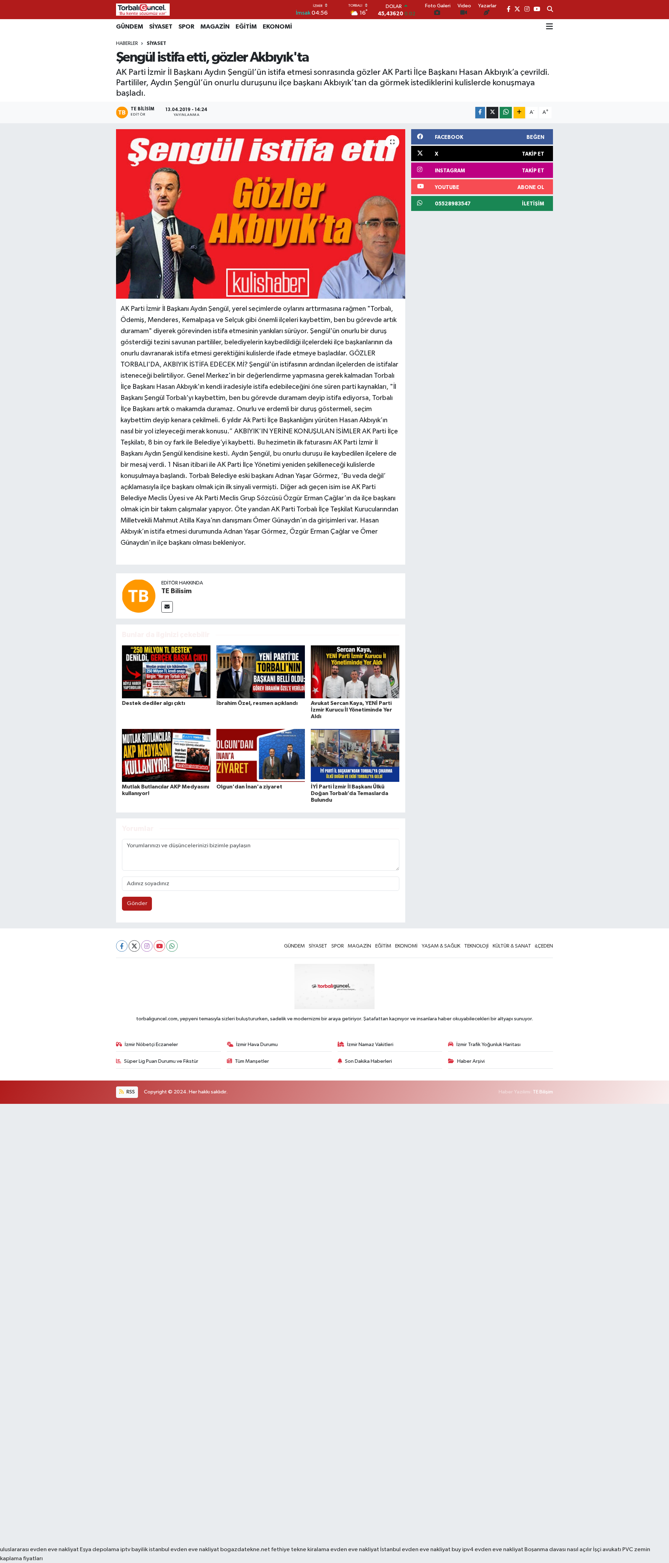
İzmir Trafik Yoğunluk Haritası (488, 1044)
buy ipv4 (463, 1550)
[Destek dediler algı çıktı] (166, 672)
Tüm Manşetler (252, 1061)
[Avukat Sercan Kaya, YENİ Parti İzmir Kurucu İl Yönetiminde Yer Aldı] (355, 672)
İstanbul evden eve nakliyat (415, 1550)
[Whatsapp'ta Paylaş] (506, 112)
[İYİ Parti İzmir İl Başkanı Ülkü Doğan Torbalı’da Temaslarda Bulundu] (355, 755)
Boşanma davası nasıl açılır (558, 1550)
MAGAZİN (215, 27)
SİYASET (160, 27)
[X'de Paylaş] (492, 112)
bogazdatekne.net (245, 1550)
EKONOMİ (277, 27)
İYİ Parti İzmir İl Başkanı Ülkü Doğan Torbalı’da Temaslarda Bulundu (349, 793)
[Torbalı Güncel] (143, 9)
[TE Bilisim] (138, 596)
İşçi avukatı (607, 1550)
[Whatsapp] (172, 946)
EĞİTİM (246, 27)
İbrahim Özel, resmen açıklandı (257, 703)
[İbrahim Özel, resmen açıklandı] (260, 672)
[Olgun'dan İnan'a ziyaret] (260, 755)
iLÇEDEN (544, 946)
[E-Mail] (167, 607)
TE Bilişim (543, 1091)
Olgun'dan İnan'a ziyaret (249, 787)
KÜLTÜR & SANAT (512, 946)
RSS (130, 1091)
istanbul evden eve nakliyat (184, 1550)
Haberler (127, 43)
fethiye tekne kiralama (300, 1550)
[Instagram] (147, 946)
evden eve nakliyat (354, 1550)
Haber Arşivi (471, 1061)
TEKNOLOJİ (476, 946)
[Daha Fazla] (519, 112)
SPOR (186, 27)
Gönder (137, 903)
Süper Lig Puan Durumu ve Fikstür (161, 1061)
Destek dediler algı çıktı (153, 703)
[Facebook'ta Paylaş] (480, 112)
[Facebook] (122, 946)
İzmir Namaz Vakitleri (370, 1044)
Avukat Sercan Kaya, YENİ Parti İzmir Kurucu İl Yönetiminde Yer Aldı (351, 709)
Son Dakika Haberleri (368, 1061)
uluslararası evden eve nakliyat (39, 1550)
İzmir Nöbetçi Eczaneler (151, 1044)
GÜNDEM (129, 27)
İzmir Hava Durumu (257, 1044)
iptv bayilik (134, 1550)
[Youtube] (159, 946)
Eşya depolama (99, 1550)
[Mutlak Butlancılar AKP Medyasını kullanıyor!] (166, 755)
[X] (134, 946)
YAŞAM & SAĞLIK (441, 946)
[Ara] (550, 9)
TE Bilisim (176, 591)
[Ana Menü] (549, 26)
